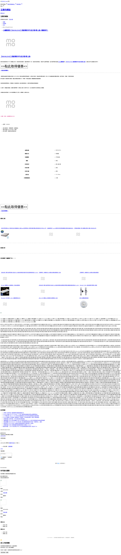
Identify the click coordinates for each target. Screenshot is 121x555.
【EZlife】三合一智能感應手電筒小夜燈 (88, 285)
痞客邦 (10, 442)
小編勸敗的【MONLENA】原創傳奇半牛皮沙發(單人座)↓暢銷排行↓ (25, 30)
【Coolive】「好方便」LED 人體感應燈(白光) (10, 298)
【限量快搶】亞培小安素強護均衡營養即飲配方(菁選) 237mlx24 (17, 424)
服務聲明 (72, 537)
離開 (7, 552)
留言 (13, 442)
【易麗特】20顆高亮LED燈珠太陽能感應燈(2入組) (50, 272)
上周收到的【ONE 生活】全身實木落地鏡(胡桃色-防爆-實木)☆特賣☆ (18, 423)
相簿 (4, 22)
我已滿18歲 (3, 552)
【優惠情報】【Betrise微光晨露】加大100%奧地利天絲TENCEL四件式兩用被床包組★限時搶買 (24, 420)
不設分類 (11, 19)
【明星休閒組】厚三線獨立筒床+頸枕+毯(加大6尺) (85, 228)
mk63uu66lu (3, 435)
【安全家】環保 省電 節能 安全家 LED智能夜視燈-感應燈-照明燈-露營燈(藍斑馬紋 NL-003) (59, 285)
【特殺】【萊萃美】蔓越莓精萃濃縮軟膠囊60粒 (13, 412)
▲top (2, 448)
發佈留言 (2, 458)
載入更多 (2, 451)
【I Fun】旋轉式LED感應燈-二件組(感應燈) (10, 285)
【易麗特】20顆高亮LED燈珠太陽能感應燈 (89, 272)
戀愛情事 (10, 446)
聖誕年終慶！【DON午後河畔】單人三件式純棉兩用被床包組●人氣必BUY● (20, 426)
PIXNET (51, 537)
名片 (4, 25)
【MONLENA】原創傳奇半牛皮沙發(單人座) (16, 56)
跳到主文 (3, 13)
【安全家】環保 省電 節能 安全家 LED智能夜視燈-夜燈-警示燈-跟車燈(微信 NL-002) (19, 272)
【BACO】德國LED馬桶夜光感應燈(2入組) (48, 298)
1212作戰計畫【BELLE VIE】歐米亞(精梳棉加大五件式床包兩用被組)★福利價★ (21, 415)
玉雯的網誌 (6, 10)
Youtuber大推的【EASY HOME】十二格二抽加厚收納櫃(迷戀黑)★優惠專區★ (20, 414)
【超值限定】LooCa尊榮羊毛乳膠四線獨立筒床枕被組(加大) (60, 228)
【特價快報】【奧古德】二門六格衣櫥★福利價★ (14, 418)
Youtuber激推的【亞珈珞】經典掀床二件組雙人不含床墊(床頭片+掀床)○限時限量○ (21, 417)
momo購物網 (61, 61)
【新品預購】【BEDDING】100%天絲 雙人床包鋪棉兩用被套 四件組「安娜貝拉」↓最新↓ (22, 421)
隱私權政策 (68, 537)
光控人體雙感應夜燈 (83, 298)
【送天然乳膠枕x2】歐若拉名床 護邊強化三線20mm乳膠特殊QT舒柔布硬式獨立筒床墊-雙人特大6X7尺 (23, 228)
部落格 (4, 23)
